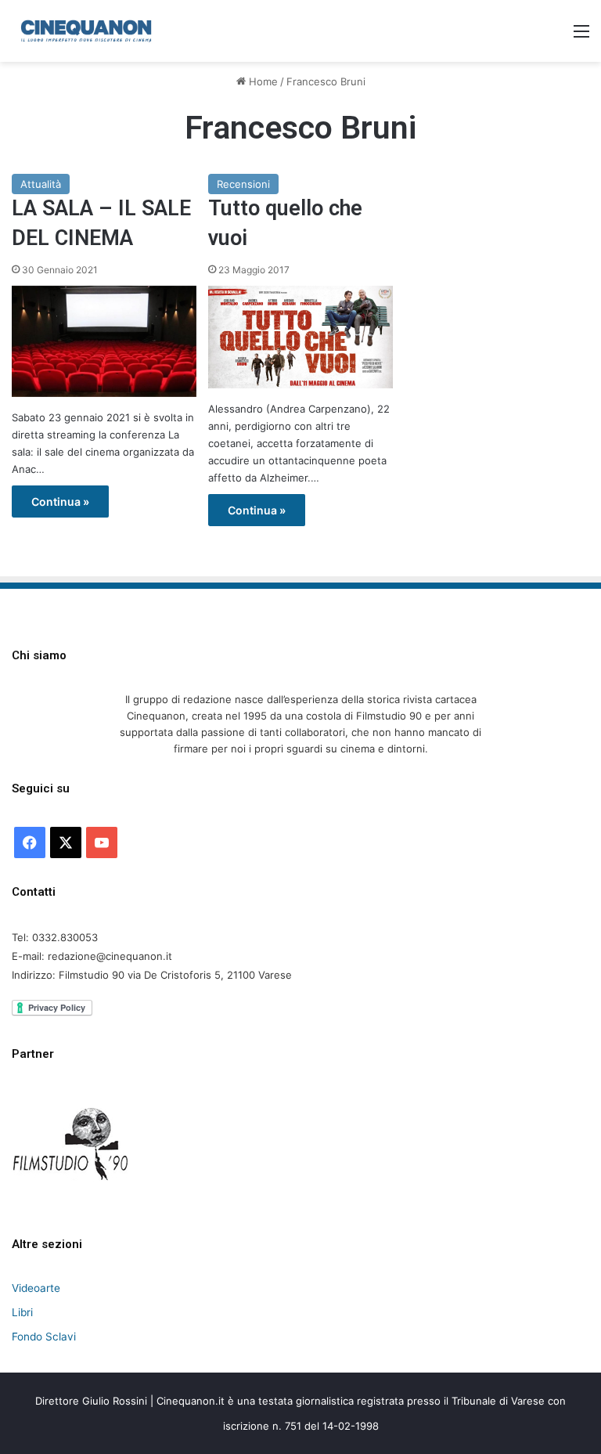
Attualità (40, 184)
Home (262, 81)
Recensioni (243, 184)
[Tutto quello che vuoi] (300, 337)
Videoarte (36, 1288)
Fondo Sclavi (44, 1336)
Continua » (60, 501)
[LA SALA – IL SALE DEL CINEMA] (104, 341)
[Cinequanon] (86, 31)
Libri (22, 1312)
